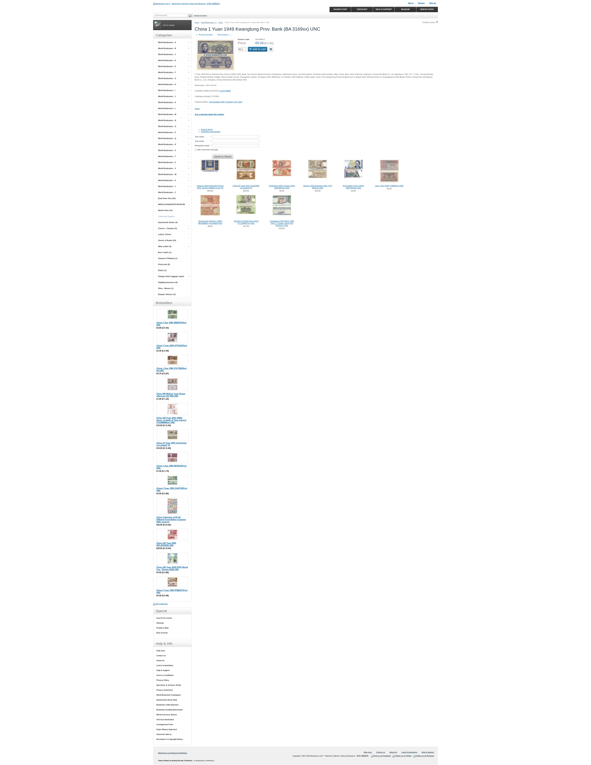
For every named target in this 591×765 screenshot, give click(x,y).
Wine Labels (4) (164, 246)
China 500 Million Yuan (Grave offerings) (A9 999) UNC (170, 395)
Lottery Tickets (164, 234)
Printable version (428, 22)
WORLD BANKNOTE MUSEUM (171, 204)
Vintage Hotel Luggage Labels (171, 276)
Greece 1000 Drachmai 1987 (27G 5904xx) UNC (317, 187)
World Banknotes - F (167, 72)
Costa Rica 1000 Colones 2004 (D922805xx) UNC (282, 187)
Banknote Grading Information (169, 710)
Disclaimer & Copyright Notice (169, 739)
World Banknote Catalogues (168, 695)
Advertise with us (164, 734)
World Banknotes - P (167, 132)
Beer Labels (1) (164, 252)
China (220, 22)
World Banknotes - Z (167, 192)
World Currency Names (166, 715)
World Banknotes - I (166, 90)
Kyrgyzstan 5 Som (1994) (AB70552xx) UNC (353, 187)
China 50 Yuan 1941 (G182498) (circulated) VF (246, 187)
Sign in (411, 3)
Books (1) (162, 270)
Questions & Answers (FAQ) (168, 685)
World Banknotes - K (167, 102)
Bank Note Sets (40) (167, 198)
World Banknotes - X (167, 180)
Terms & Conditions (165, 675)
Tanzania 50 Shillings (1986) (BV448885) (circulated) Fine (210, 222)
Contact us (161, 656)
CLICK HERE (225, 91)
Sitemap (160, 623)
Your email (199, 141)
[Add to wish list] (271, 49)
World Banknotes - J (167, 96)
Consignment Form (164, 724)
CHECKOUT (362, 9)
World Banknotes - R (167, 144)
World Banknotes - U (167, 162)
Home (197, 22)
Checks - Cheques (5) (167, 228)
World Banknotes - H (167, 84)
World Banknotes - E (167, 66)
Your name (199, 137)
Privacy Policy (162, 680)
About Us (160, 660)
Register (421, 3)
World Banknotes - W (167, 174)
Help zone (160, 651)
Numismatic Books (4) (168, 222)
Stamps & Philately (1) (167, 258)
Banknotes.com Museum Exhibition (172, 753)
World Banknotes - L (167, 108)
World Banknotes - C (209, 22)
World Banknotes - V (167, 168)
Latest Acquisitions (164, 665)
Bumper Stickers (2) (167, 294)
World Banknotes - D (167, 60)
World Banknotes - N (167, 120)
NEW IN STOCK (427, 9)
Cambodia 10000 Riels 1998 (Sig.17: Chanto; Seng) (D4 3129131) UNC (282, 223)
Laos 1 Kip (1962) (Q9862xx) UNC (389, 186)
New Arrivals (162, 633)
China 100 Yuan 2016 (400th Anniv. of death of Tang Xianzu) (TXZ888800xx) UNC (171, 420)
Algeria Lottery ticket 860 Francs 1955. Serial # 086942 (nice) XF (210, 187)
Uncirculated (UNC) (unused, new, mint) (225, 102)
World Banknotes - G (167, 78)
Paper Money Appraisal (166, 729)
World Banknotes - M (167, 114)
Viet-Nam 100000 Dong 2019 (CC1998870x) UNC (246, 222)
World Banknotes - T (167, 156)
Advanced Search (200, 15)
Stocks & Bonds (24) (167, 240)
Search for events (164, 618)
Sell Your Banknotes (165, 720)
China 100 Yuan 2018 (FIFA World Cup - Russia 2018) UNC (172, 568)
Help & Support (163, 670)
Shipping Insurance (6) (168, 282)
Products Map (162, 628)
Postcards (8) (164, 264)
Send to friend (207, 129)
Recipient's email (202, 146)
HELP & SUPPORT (384, 9)
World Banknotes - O (167, 126)
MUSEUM (405, 9)
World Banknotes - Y (167, 186)
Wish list (432, 3)
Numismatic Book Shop (166, 700)
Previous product (204, 35)
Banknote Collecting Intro (167, 705)
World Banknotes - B (167, 48)
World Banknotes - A (167, 42)
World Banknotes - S (167, 150)
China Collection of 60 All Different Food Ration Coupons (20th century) (171, 519)
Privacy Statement (164, 690)
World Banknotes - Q (167, 138)
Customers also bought (210, 132)
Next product (224, 35)
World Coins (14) (165, 210)
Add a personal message (207, 150)
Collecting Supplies (166, 216)
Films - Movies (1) (165, 288)
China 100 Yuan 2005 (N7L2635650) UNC (166, 544)
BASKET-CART (340, 9)
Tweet (197, 109)
